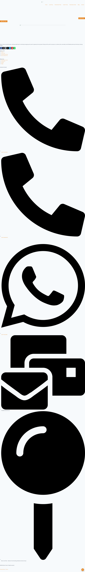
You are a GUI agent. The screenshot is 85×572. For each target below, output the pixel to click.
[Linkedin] (10, 48)
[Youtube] (12, 48)
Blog (78, 4)
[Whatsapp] (14, 48)
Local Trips (51, 4)
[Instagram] (3, 48)
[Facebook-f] (1, 48)
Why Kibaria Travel (73, 4)
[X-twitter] (8, 48)
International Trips (58, 4)
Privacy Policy (2, 569)
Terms (7, 569)
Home (46, 4)
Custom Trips (65, 4)
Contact (82, 4)
